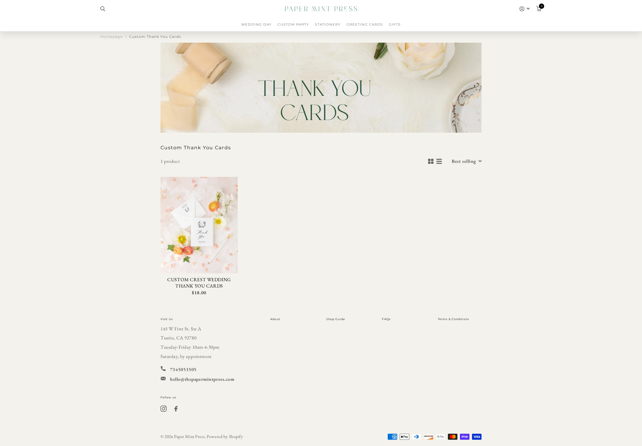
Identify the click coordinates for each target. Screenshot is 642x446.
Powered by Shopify (225, 436)
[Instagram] (163, 409)
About (275, 319)
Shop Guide (335, 319)
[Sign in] (524, 9)
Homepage (111, 36)
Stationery (328, 24)
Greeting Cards (365, 24)
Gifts (395, 24)
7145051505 (183, 369)
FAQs (386, 319)
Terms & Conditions (453, 319)
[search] (102, 9)
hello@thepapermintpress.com (202, 379)
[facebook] (176, 409)
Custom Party (293, 24)
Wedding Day (256, 24)
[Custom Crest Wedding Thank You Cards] (199, 225)
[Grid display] (431, 161)
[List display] (439, 161)
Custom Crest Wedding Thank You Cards (199, 283)
